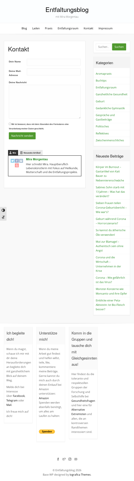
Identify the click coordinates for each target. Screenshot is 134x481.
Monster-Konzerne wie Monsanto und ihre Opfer (111, 291)
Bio (14, 152)
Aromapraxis (104, 73)
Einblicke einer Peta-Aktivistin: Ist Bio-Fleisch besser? (110, 305)
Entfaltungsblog (67, 9)
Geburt (100, 101)
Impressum (106, 28)
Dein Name (15, 61)
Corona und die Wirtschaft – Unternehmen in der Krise (108, 264)
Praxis (48, 28)
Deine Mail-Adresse (15, 73)
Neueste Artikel (32, 152)
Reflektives (102, 133)
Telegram (12, 400)
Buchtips (101, 80)
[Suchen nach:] (104, 47)
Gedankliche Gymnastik (110, 108)
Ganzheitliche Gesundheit (111, 94)
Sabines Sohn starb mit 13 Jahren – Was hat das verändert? (110, 191)
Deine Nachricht (18, 82)
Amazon (44, 398)
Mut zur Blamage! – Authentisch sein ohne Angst (109, 246)
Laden (36, 28)
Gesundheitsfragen (83, 401)
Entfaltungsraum (68, 28)
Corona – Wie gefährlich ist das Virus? (110, 280)
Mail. (9, 405)
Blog (24, 28)
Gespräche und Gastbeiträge (105, 117)
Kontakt (88, 28)
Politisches (102, 126)
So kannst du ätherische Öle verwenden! (111, 232)
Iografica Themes (80, 474)
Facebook (19, 396)
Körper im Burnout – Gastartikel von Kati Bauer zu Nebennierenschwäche (110, 173)
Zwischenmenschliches (110, 140)
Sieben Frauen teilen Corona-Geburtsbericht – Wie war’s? (111, 207)
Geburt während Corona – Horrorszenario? (111, 221)
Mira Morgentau (37, 159)
